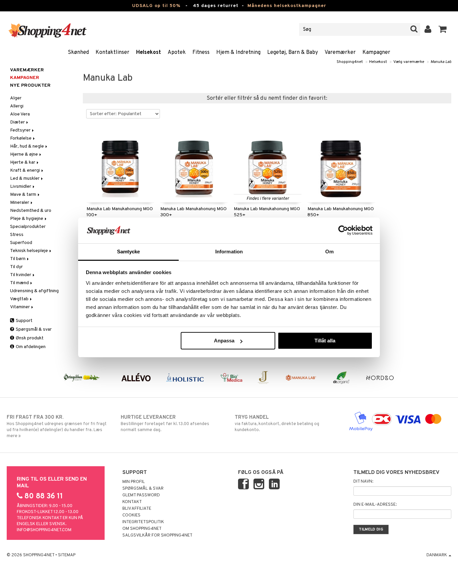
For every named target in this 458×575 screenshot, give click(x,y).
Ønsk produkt (29, 338)
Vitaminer (20, 307)
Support (24, 321)
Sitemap (66, 555)
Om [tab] (329, 251)
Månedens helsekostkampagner (286, 6)
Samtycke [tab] (128, 251)
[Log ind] (428, 29)
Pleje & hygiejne (27, 219)
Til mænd (20, 283)
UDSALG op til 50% (156, 6)
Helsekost (148, 52)
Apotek (177, 52)
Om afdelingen (30, 347)
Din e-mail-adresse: (375, 504)
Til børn (18, 259)
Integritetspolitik (143, 522)
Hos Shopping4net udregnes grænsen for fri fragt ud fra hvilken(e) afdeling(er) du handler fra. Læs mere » (57, 426)
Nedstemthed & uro (30, 211)
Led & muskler (25, 178)
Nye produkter (30, 85)
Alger (15, 98)
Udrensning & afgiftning (34, 291)
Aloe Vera (20, 114)
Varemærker (340, 52)
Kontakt (132, 502)
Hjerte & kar (23, 162)
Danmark (437, 555)
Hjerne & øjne (24, 154)
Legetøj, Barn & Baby (292, 52)
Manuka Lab (441, 62)
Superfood (21, 243)
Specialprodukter (28, 227)
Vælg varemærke (408, 62)
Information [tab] (229, 251)
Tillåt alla (324, 340)
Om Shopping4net (142, 528)
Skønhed (78, 52)
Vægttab (20, 299)
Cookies (131, 515)
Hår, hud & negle (27, 146)
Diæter (18, 122)
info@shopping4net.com (44, 530)
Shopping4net (350, 62)
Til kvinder (21, 275)
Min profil (133, 482)
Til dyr (16, 267)
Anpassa (224, 340)
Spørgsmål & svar (33, 329)
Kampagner (376, 52)
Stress (16, 235)
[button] (443, 29)
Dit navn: (363, 481)
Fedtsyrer (21, 130)
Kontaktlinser (112, 52)
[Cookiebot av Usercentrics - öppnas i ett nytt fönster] (343, 230)
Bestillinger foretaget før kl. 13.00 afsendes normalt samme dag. (165, 423)
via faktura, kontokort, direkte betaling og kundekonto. (277, 423)
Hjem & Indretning (238, 52)
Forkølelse (21, 138)
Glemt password (141, 495)
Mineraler (20, 203)
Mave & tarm (23, 194)
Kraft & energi (25, 170)
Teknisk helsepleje (29, 251)
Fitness (201, 52)
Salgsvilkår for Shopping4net (157, 535)
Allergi (16, 106)
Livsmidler (21, 186)
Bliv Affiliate (136, 508)
